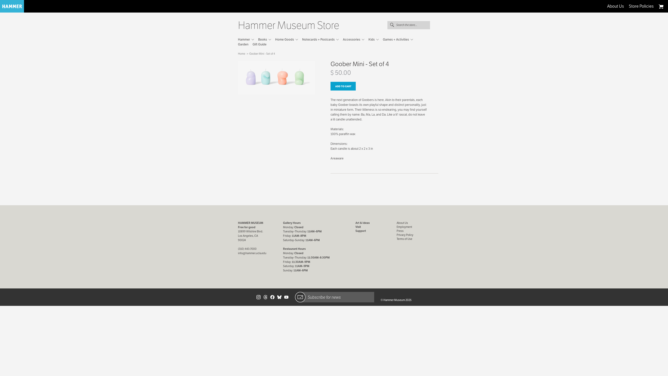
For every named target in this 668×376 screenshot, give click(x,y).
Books (263, 39)
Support (360, 231)
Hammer (244, 39)
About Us (615, 6)
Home (241, 54)
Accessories (352, 39)
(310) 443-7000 (247, 249)
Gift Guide (260, 44)
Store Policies (641, 6)
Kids (371, 39)
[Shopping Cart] (661, 6)
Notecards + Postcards (318, 39)
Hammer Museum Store (288, 25)
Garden (243, 44)
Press (400, 231)
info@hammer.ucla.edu (252, 253)
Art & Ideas (362, 223)
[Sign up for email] (300, 297)
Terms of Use (404, 239)
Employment (404, 227)
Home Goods (285, 39)
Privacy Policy (405, 235)
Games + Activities (396, 39)
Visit (358, 227)
